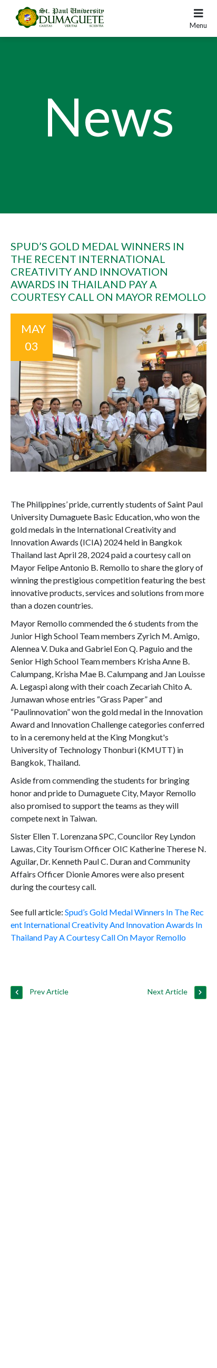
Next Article (168, 991)
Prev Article (48, 991)
